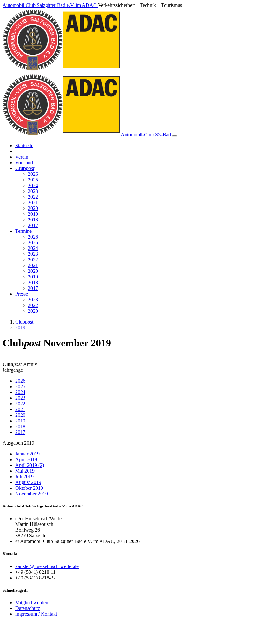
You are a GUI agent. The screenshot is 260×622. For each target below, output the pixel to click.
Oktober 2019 (29, 488)
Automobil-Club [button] (145, 134)
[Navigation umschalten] (174, 136)
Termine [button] (23, 231)
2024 (33, 185)
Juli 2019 (24, 476)
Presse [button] (21, 294)
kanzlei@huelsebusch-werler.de (47, 566)
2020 (33, 208)
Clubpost (24, 321)
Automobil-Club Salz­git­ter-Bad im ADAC (50, 5)
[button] (24, 168)
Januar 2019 (27, 453)
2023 (33, 191)
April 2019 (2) (29, 465)
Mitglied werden (31, 602)
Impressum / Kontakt (36, 614)
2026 (33, 174)
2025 (33, 179)
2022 (33, 197)
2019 (33, 214)
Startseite (24, 145)
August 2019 (28, 482)
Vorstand (24, 162)
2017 (33, 225)
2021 (33, 202)
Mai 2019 (25, 471)
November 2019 (31, 493)
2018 (33, 219)
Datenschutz (27, 608)
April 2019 (26, 459)
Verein (21, 157)
